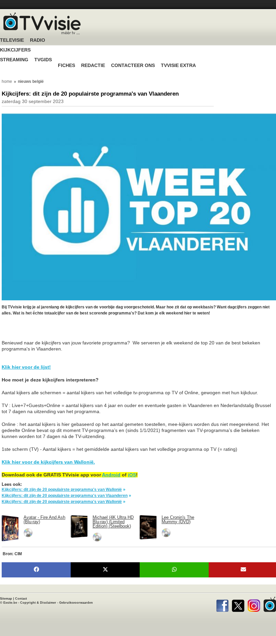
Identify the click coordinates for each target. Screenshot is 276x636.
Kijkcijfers (15, 50)
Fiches (66, 65)
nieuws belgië (31, 81)
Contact (21, 598)
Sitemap (6, 598)
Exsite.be (10, 602)
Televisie (12, 40)
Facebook (222, 604)
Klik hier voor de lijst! (26, 367)
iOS (132, 474)
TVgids (43, 59)
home (7, 81)
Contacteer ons (133, 65)
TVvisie (270, 604)
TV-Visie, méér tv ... (42, 23)
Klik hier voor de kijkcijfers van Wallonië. (48, 462)
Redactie (93, 65)
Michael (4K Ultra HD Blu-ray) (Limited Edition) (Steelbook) (113, 522)
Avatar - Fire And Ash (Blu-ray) (44, 519)
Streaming (14, 59)
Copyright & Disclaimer (38, 602)
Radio (37, 40)
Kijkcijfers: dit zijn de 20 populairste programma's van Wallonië (62, 489)
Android (111, 474)
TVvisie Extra (178, 65)
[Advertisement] (55, 331)
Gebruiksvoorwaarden (76, 602)
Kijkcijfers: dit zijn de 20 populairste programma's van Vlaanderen (65, 495)
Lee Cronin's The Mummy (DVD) (178, 519)
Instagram (254, 604)
